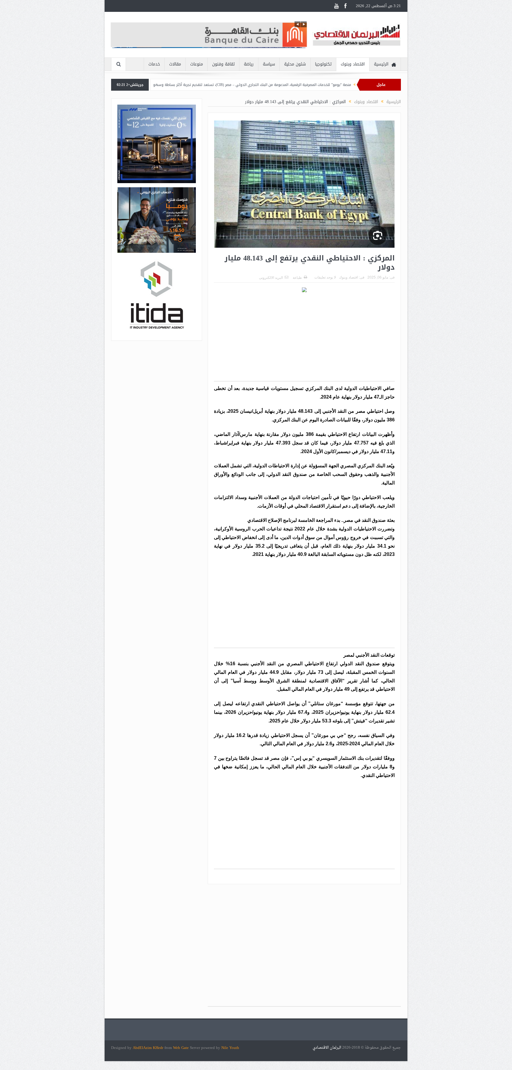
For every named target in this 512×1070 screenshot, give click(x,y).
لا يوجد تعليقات (325, 277)
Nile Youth (230, 1047)
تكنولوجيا (323, 64)
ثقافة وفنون (223, 64)
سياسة (269, 64)
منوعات (196, 64)
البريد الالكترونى (271, 278)
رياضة (249, 64)
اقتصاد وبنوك (353, 64)
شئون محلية (295, 64)
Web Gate (181, 1047)
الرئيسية (381, 64)
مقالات (175, 64)
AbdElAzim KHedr (148, 1047)
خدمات (154, 64)
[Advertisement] (304, 339)
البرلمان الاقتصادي (327, 1047)
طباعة (297, 278)
